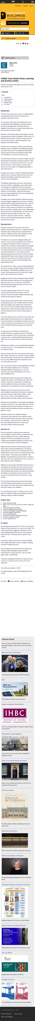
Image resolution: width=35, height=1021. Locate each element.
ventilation (14, 365)
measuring (3, 337)
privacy (28, 371)
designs (13, 219)
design (16, 118)
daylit (15, 473)
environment (18, 254)
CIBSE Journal (28, 84)
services (5, 268)
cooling (26, 355)
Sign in (31, 6)
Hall (13, 158)
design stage (7, 282)
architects (24, 201)
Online (19, 233)
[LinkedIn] (25, 43)
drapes (8, 254)
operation (11, 380)
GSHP (3, 325)
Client (4, 507)
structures (25, 284)
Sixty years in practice (8, 790)
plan (6, 296)
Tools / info (21, 33)
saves (8, 339)
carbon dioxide (25, 339)
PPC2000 (14, 205)
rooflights (3, 246)
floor (19, 420)
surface (30, 359)
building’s (3, 191)
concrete (8, 353)
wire (21, 534)
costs (13, 487)
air (24, 193)
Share (4, 581)
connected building (22, 266)
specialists (20, 215)
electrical (8, 440)
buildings (20, 256)
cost (4, 209)
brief (31, 207)
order (13, 420)
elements (12, 128)
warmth (25, 254)
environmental (17, 504)
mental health (25, 128)
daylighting (15, 179)
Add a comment (14, 581)
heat (28, 420)
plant (31, 300)
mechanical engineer (6, 424)
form (9, 274)
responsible (25, 282)
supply (26, 319)
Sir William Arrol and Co (8, 979)
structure (3, 292)
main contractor (10, 396)
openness (3, 294)
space (27, 138)
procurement (21, 205)
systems (24, 561)
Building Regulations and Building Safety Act (14, 925)
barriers (7, 162)
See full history (5, 72)
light (26, 272)
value (5, 487)
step (26, 290)
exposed (18, 252)
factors (30, 122)
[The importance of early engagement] (15, 750)
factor (15, 158)
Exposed (3, 353)
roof (17, 260)
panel (13, 542)
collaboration (18, 414)
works (27, 270)
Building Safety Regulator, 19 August (12, 855)
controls (23, 526)
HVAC (18, 526)
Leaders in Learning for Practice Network (13, 704)
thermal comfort (5, 179)
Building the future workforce (9, 831)
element (5, 442)
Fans (2, 321)
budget (20, 211)
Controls (5, 518)
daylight (13, 191)
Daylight (12, 244)
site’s (13, 333)
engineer (9, 487)
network (31, 526)
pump (2, 327)
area (22, 357)
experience (4, 561)
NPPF (3, 680)
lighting (12, 526)
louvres (15, 311)
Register (25, 6)
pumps (30, 440)
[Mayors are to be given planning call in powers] (15, 780)
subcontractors (23, 392)
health (11, 122)
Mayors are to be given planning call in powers (14, 760)
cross (24, 369)
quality (19, 382)
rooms (15, 317)
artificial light (25, 471)
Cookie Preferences (6, 1014)
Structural (5, 512)
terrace (10, 260)
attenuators (4, 371)
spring (24, 467)
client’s (3, 217)
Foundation (13, 130)
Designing (3, 173)
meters (30, 465)
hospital (12, 116)
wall (14, 544)
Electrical (5, 517)
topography (14, 290)
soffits (12, 353)
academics (12, 140)
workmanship (10, 404)
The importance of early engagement (12, 734)
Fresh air (6, 307)
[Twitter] (23, 43)
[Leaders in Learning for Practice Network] (15, 723)
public (19, 138)
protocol (20, 532)
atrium (15, 246)
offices (2, 260)
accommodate (27, 317)
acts (20, 319)
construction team (21, 213)
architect (3, 215)
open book (6, 481)
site (9, 244)
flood (30, 189)
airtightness (23, 384)
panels (32, 335)
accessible (12, 231)
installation (4, 382)
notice (24, 126)
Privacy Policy (18, 1014)
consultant (13, 175)
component (23, 353)
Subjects (7, 33)
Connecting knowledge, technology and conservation (16, 884)
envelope (3, 384)
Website (11, 66)
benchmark (9, 209)
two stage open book (17, 390)
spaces (22, 185)
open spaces (19, 183)
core (7, 191)
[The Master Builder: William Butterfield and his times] (15, 820)
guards (17, 162)
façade (23, 402)
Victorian (3, 152)
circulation (25, 440)
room (16, 345)
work (24, 209)
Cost (4, 514)
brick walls (24, 252)
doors (9, 224)
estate (16, 116)
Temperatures (4, 540)
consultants (13, 392)
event (7, 146)
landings (29, 248)
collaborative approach (7, 118)
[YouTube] (27, 43)
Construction (6, 511)
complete (3, 440)
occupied (3, 347)
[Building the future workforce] (15, 847)
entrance (24, 162)
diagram (13, 296)
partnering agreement (15, 481)
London (29, 136)
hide (3, 95)
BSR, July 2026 (6, 953)
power (29, 337)
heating (8, 418)
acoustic (23, 371)
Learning (8, 229)
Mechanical (6, 515)
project (11, 491)
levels (31, 242)
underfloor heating (8, 349)
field (19, 534)
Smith (10, 86)
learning (9, 114)
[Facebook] (20, 43)
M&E (15, 215)
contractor (10, 215)
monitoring (19, 446)
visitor (13, 165)
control (11, 452)
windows (24, 244)
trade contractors (29, 203)
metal (4, 420)
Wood (18, 512)
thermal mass (15, 355)
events (15, 114)
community (15, 154)
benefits (23, 116)
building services (5, 175)
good (20, 128)
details (28, 380)
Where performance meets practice (11, 652)
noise (16, 195)
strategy (13, 189)
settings (8, 454)
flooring (17, 319)
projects (3, 207)
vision (6, 217)
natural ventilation (5, 189)
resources (3, 140)
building (11, 134)
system (10, 331)
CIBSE (11, 64)
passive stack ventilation (15, 302)
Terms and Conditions (7, 1016)
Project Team (5, 500)
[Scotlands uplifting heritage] (15, 999)
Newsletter (18, 6)
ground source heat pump (27, 323)
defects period (4, 448)
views (29, 260)
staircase (19, 248)
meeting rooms (27, 258)
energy (18, 378)
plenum (30, 319)
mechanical (26, 300)
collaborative (18, 173)
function (3, 185)
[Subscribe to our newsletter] (15, 24)
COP (14, 436)
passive (16, 272)
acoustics (27, 177)
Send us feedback (28, 581)
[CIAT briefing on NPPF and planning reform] (15, 696)
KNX (16, 532)
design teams (7, 211)
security (12, 162)
